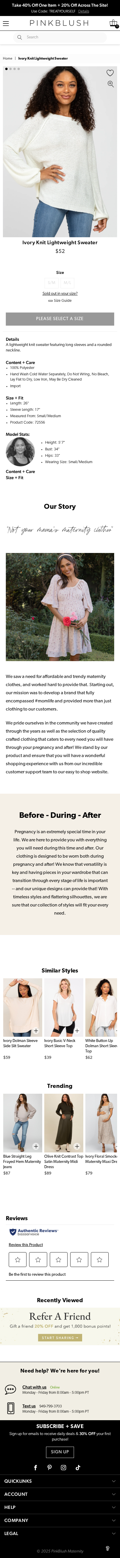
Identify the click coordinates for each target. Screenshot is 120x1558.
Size (60, 272)
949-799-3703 (50, 1406)
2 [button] (10, 69)
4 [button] (18, 69)
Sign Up (60, 1452)
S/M (51, 283)
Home (7, 58)
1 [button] (6, 69)
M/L (67, 283)
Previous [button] (8, 151)
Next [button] (111, 151)
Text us (29, 1405)
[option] (60, 151)
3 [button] (14, 69)
